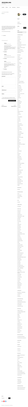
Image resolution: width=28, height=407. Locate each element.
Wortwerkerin (19, 383)
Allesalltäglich (19, 59)
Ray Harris (18, 369)
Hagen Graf (18, 100)
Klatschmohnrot (19, 127)
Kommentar (4, 76)
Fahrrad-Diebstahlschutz (20, 357)
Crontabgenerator (19, 293)
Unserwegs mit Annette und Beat (21, 373)
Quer (18, 152)
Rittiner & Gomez (19, 270)
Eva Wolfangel (19, 206)
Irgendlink (6, 2)
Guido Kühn (18, 235)
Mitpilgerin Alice (19, 365)
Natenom (18, 145)
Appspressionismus (19, 214)
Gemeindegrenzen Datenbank (20, 336)
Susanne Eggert (19, 274)
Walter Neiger (19, 282)
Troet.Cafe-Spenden (19, 196)
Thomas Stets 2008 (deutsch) (20, 372)
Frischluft (18, 358)
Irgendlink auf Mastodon (20, 111)
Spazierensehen (19, 167)
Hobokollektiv (19, 107)
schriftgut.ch (18, 160)
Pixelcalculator (19, 325)
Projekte (7, 7)
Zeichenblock (19, 286)
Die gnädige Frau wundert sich (20, 82)
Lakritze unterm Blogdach (20, 133)
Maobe (18, 138)
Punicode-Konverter (19, 326)
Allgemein (4, 35)
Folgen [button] (24, 14)
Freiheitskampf (19, 97)
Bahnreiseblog (19, 66)
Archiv (18, 30)
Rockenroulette (19, 156)
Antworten (5, 51)
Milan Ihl (18, 141)
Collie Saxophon (19, 224)
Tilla (17, 175)
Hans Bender (18, 236)
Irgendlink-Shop (19, 23)
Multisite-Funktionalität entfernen (21, 387)
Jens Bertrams (19, 39)
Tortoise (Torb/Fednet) (20, 49)
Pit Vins (18, 149)
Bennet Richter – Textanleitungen (21, 292)
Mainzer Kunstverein (19, 254)
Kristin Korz (18, 251)
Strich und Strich (19, 171)
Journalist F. (18, 118)
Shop (10, 7)
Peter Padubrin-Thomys (20, 265)
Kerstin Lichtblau (19, 247)
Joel (17, 115)
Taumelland (18, 278)
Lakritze (18, 130)
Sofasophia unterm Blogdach (20, 163)
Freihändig (18, 96)
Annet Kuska (18, 213)
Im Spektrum (18, 350)
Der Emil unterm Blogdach (20, 81)
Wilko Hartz (18, 332)
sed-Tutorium (18, 296)
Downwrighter (19, 85)
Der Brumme (18, 36)
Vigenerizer (18, 329)
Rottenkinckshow (19, 157)
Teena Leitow (19, 279)
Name (3, 86)
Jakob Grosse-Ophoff (19, 244)
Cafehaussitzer (19, 379)
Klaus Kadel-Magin (19, 250)
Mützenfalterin (19, 142)
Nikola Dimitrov (19, 258)
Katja (18, 122)
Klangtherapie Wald (19, 300)
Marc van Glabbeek (19, 362)
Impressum (18, 7)
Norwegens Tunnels (19, 366)
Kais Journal (18, 119)
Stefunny (18, 168)
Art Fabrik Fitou (19, 217)
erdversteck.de (19, 229)
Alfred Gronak (19, 210)
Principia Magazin (19, 304)
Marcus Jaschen (19, 43)
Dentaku (18, 78)
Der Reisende (19, 225)
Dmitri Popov (18, 228)
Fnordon (18, 193)
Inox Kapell (18, 243)
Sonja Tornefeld (19, 46)
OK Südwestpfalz (19, 259)
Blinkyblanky (18, 67)
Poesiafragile (18, 269)
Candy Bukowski (19, 71)
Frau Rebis (18, 92)
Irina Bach (18, 112)
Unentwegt (18, 178)
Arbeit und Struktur (19, 63)
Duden (18, 318)
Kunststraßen (13, 7)
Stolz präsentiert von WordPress (9, 405)
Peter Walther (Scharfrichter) (20, 266)
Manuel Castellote (19, 255)
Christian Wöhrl (19, 74)
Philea (18, 148)
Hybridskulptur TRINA (20, 240)
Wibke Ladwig (19, 182)
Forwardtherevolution (19, 89)
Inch (17, 108)
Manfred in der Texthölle (20, 137)
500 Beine (18, 56)
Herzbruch (18, 104)
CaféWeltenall (19, 70)
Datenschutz (3, 405)
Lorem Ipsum (19, 322)
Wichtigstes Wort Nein (20, 183)
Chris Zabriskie (19, 221)
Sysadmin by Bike (19, 172)
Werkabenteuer (19, 52)
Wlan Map (18, 189)
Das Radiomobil (19, 346)
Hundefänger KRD (19, 239)
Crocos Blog (18, 77)
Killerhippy (18, 40)
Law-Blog (18, 321)
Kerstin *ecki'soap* (19, 123)
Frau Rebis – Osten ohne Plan (20, 93)
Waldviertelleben (19, 179)
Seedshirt (18, 22)
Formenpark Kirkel (19, 232)
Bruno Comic (18, 220)
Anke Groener (19, 62)
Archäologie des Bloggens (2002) (21, 311)
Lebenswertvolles (19, 303)
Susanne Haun (19, 275)
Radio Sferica (19, 153)
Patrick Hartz (19, 262)
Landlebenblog (19, 134)
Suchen (18, 26)
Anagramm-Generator (20, 310)
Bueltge (18, 314)
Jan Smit (18, 361)
